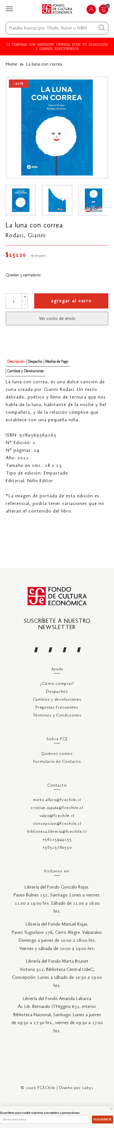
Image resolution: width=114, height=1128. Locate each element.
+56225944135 (57, 839)
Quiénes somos (57, 753)
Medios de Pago (56, 362)
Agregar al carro (71, 300)
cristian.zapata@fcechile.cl (57, 808)
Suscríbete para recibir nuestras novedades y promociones (40, 1113)
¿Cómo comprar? (57, 683)
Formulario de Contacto (57, 761)
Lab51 (88, 1088)
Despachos (57, 691)
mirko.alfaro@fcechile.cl (57, 800)
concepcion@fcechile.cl (57, 823)
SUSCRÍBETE (102, 1119)
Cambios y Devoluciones (25, 371)
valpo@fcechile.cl (57, 815)
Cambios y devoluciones (57, 699)
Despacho (35, 362)
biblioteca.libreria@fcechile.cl (56, 831)
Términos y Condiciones (57, 715)
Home (11, 64)
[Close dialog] (111, 1108)
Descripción (16, 362)
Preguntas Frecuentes (56, 707)
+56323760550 (57, 847)
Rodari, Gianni (26, 236)
